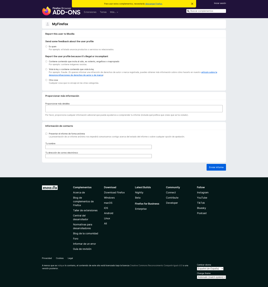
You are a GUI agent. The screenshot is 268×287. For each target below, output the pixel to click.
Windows (109, 197)
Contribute (172, 197)
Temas (103, 12)
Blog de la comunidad (85, 233)
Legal (70, 258)
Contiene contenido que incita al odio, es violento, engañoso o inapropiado (84, 61)
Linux (107, 218)
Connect (171, 192)
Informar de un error (84, 243)
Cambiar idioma (204, 265)
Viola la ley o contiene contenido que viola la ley (71, 69)
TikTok (201, 202)
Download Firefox (114, 192)
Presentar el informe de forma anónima (67, 133)
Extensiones (90, 12)
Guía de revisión (82, 248)
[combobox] (206, 11)
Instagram (203, 192)
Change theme (204, 273)
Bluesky (201, 208)
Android (108, 213)
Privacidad (47, 258)
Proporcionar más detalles (57, 103)
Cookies (60, 258)
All (105, 223)
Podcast (202, 213)
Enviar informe (216, 167)
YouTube (202, 197)
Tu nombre (51, 143)
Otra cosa (53, 80)
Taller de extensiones (85, 210)
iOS (106, 208)
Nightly (139, 192)
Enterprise (141, 208)
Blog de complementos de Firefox (83, 201)
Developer (172, 202)
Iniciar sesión (220, 3)
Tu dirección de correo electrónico (62, 152)
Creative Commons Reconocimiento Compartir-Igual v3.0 (156, 265)
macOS (108, 202)
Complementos (82, 187)
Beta (137, 197)
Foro (75, 238)
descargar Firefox (153, 4)
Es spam (52, 46)
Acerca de (79, 192)
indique (61, 265)
